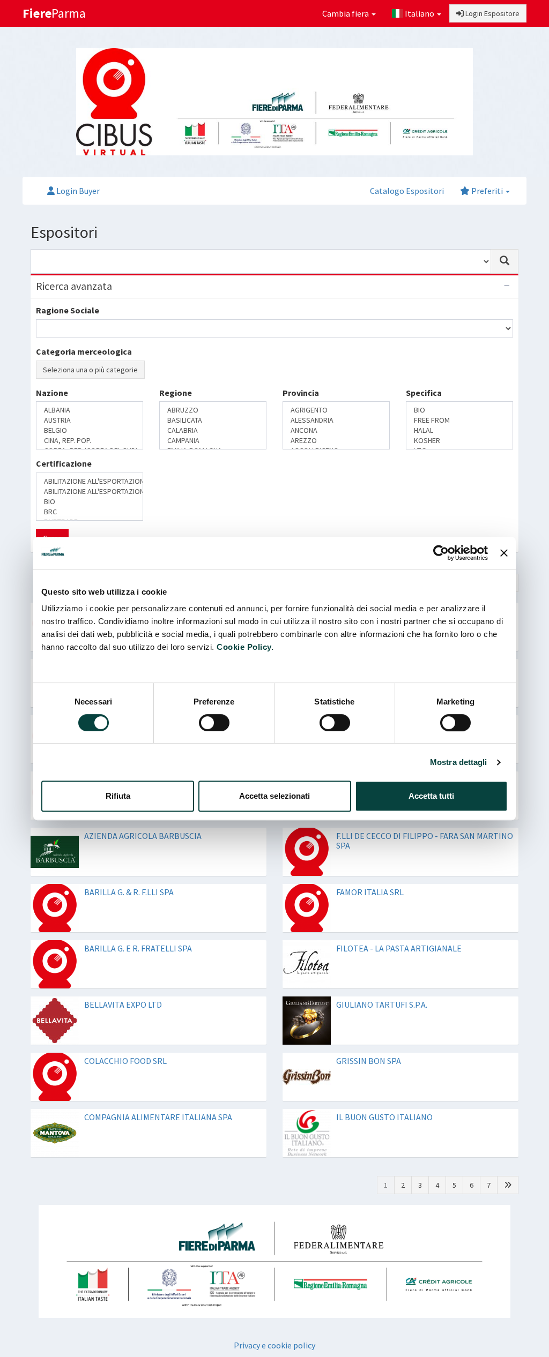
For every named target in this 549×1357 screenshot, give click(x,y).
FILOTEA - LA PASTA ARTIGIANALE (399, 948)
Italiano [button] (419, 13)
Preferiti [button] (487, 190)
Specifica (424, 392)
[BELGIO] (89, 430)
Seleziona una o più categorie (90, 369)
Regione (175, 392)
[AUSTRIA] (89, 420)
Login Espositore (492, 13)
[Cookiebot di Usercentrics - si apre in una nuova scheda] (441, 553)
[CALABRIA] (212, 430)
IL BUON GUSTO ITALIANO (384, 1117)
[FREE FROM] (459, 420)
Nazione (52, 392)
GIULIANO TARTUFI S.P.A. (381, 1004)
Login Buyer (77, 190)
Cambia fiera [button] (346, 13)
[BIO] (459, 410)
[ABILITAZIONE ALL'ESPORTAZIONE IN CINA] (89, 481)
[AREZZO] (336, 441)
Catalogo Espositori (407, 190)
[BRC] (89, 512)
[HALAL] (459, 430)
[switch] (214, 722)
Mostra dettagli (458, 762)
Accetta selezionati (274, 795)
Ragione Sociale (67, 310)
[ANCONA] (336, 430)
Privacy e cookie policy (274, 1345)
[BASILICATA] (212, 420)
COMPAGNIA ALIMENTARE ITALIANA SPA (158, 1117)
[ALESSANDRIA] (336, 420)
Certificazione (64, 463)
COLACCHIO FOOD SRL (125, 1060)
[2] (507, 1185)
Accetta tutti (431, 795)
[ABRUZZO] (212, 410)
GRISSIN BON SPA (368, 1060)
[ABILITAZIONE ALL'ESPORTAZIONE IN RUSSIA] (89, 491)
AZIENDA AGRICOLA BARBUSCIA (143, 835)
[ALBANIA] (89, 410)
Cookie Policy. (245, 646)
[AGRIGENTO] (336, 410)
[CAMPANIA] (212, 441)
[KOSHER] (459, 441)
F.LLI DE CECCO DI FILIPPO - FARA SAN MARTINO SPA (424, 840)
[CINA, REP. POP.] (89, 441)
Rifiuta (118, 795)
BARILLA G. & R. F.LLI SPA (129, 892)
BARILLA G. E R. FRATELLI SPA (138, 948)
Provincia (301, 392)
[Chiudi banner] (504, 553)
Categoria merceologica (84, 351)
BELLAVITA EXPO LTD (123, 1004)
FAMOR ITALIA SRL (370, 892)
